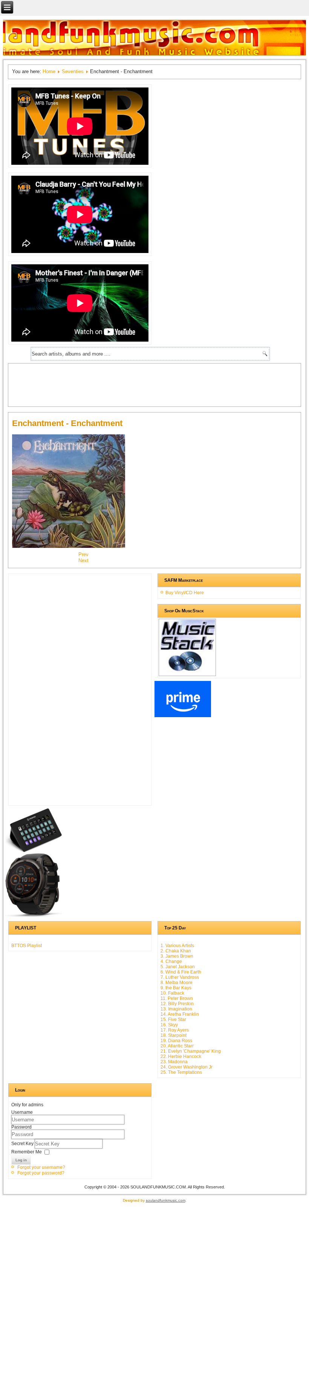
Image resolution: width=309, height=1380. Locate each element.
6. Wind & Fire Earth (181, 972)
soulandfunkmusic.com (165, 1200)
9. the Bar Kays (176, 988)
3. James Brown (177, 956)
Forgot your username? (41, 1167)
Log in (21, 1160)
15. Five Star (173, 1019)
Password (21, 1127)
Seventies (73, 71)
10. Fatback (172, 993)
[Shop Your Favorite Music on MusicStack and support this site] (187, 672)
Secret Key (23, 1143)
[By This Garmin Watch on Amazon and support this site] (33, 915)
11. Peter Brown (177, 998)
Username (22, 1112)
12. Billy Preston (177, 1003)
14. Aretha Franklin (180, 1014)
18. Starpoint (174, 1035)
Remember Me (26, 1152)
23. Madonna (174, 1061)
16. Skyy (169, 1024)
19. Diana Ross (176, 1040)
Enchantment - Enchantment (67, 423)
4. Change (171, 961)
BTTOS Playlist (26, 945)
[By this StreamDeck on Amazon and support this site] (33, 850)
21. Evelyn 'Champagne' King (191, 1051)
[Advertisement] (149, 384)
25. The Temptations (181, 1072)
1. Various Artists (177, 945)
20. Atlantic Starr (177, 1046)
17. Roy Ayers (175, 1030)
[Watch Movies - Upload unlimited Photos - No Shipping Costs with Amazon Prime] (182, 715)
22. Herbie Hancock (181, 1056)
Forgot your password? (40, 1173)
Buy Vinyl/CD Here (184, 592)
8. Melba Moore (177, 982)
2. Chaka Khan (176, 951)
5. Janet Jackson (178, 966)
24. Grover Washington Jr (187, 1067)
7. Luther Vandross (180, 977)
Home (49, 71)
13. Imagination (176, 1009)
